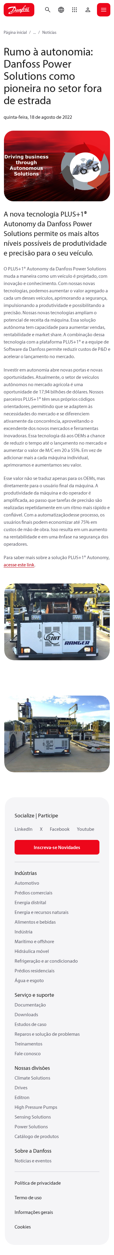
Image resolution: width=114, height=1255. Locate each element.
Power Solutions (31, 1126)
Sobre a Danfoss (33, 1150)
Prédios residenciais (34, 971)
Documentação (30, 1005)
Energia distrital (30, 902)
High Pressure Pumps (36, 1107)
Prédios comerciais (33, 893)
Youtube (85, 829)
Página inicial (15, 32)
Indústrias (26, 872)
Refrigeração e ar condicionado (46, 961)
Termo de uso (28, 1197)
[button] (74, 9)
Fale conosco (28, 1053)
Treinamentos (28, 1044)
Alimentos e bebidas (35, 922)
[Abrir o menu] (103, 9)
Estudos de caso (31, 1024)
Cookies (23, 1227)
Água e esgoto (29, 980)
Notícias (49, 32)
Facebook (60, 829)
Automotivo (27, 883)
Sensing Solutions (33, 1117)
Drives (21, 1087)
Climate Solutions (32, 1078)
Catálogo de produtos (37, 1136)
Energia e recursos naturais (41, 912)
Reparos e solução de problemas (47, 1034)
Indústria (24, 932)
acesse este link (19, 565)
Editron (22, 1097)
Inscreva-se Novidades (57, 847)
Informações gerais (34, 1212)
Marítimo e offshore (34, 941)
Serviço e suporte (34, 994)
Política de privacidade (38, 1183)
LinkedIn (24, 829)
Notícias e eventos (33, 1161)
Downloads (26, 1014)
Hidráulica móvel (32, 951)
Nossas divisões (32, 1067)
